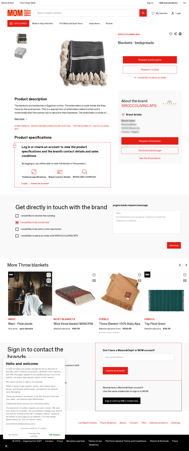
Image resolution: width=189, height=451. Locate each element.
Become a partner (75, 441)
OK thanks (54, 435)
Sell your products (168, 2)
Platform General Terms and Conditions (125, 441)
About (123, 422)
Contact (133, 422)
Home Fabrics (22, 126)
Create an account (40, 183)
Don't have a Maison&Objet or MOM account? (129, 350)
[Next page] (186, 265)
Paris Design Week (28, 3)
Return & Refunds (159, 441)
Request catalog (150, 69)
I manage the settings (34, 434)
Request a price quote (149, 59)
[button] (6, 446)
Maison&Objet (7, 3)
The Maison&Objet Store (71, 23)
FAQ (144, 422)
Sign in (150, 2)
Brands (109, 23)
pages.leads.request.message (130, 205)
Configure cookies (87, 422)
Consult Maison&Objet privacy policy (20, 424)
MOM (19, 13)
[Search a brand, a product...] (143, 13)
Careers (49, 441)
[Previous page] (180, 265)
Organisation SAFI (32, 441)
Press (60, 441)
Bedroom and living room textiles (51, 126)
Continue (174, 245)
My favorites (161, 13)
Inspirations (94, 23)
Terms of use (95, 441)
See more (19, 118)
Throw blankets (82, 126)
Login (178, 13)
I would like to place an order (151, 77)
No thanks (13, 435)
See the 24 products (150, 158)
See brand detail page (150, 150)
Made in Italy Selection (42, 23)
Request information (150, 141)
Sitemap (175, 422)
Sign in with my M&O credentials (121, 400)
